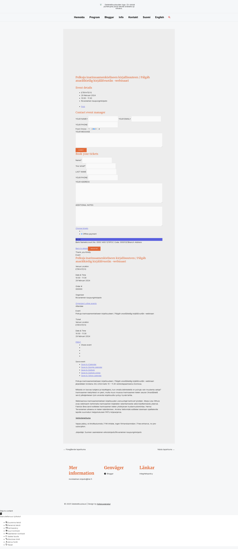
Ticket (78, 319)
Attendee (79, 306)
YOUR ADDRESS (83, 182)
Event (78, 255)
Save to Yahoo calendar (91, 375)
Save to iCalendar (88, 364)
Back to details (82, 248)
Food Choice (81, 129)
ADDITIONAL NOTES (84, 205)
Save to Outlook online (90, 373)
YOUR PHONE (82, 125)
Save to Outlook (88, 370)
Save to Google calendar (91, 367)
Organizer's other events (86, 303)
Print (83, 106)
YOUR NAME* (82, 119)
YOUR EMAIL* (125, 119)
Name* (79, 160)
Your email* (80, 166)
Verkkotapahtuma (83, 418)
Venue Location (82, 266)
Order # (79, 286)
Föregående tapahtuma (74, 449)
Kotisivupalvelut (103, 504)
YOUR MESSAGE (83, 132)
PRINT (78, 342)
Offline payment (89, 234)
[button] (169, 17)
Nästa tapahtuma (166, 449)
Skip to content (6, 511)
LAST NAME (81, 172)
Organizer (80, 295)
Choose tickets (82, 228)
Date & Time (81, 275)
